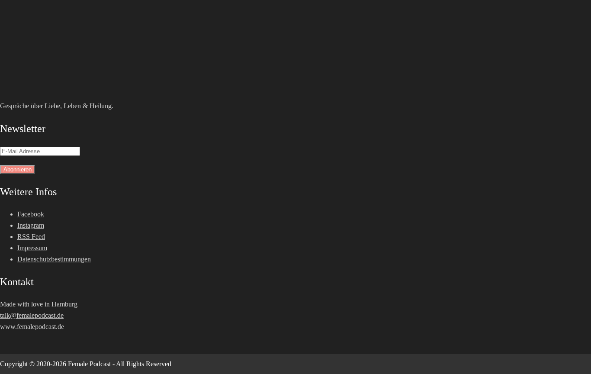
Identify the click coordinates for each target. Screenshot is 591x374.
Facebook (30, 214)
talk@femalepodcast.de (32, 315)
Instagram (30, 225)
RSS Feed (31, 236)
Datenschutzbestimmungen (54, 259)
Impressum (32, 247)
